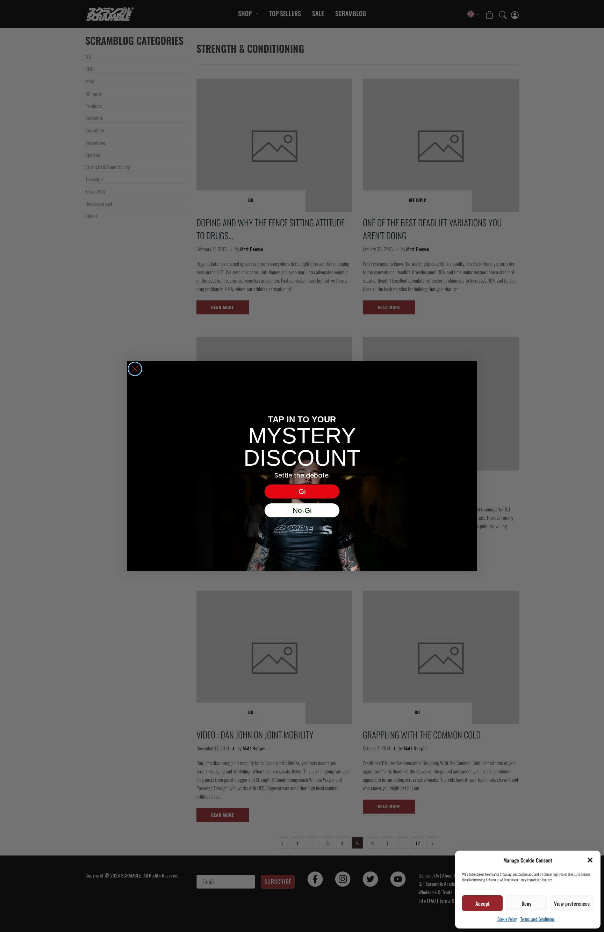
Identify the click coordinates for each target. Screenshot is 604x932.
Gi (302, 491)
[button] (590, 860)
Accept (482, 903)
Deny (526, 903)
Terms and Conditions (537, 919)
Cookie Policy (507, 919)
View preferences (572, 903)
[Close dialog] (135, 369)
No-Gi (302, 510)
